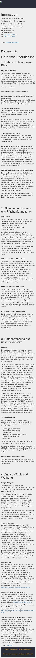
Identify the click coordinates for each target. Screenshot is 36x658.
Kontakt (30, 654)
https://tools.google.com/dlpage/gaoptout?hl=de (15, 588)
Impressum (15, 654)
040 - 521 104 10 (9, 34)
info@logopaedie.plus (12, 42)
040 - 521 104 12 (9, 36)
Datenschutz (23, 654)
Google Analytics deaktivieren (22, 602)
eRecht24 (9, 645)
